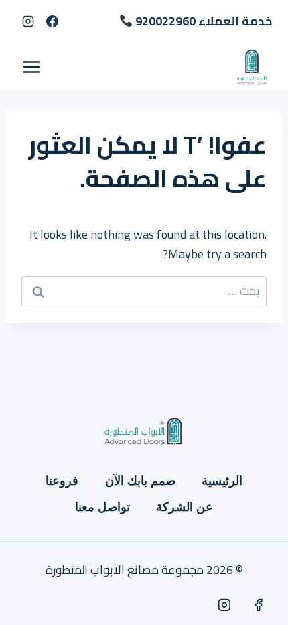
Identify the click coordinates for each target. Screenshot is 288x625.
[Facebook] (52, 21)
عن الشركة (184, 507)
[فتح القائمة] (32, 66)
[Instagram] (28, 21)
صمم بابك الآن (140, 480)
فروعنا (62, 480)
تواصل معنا (102, 507)
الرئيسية (222, 480)
